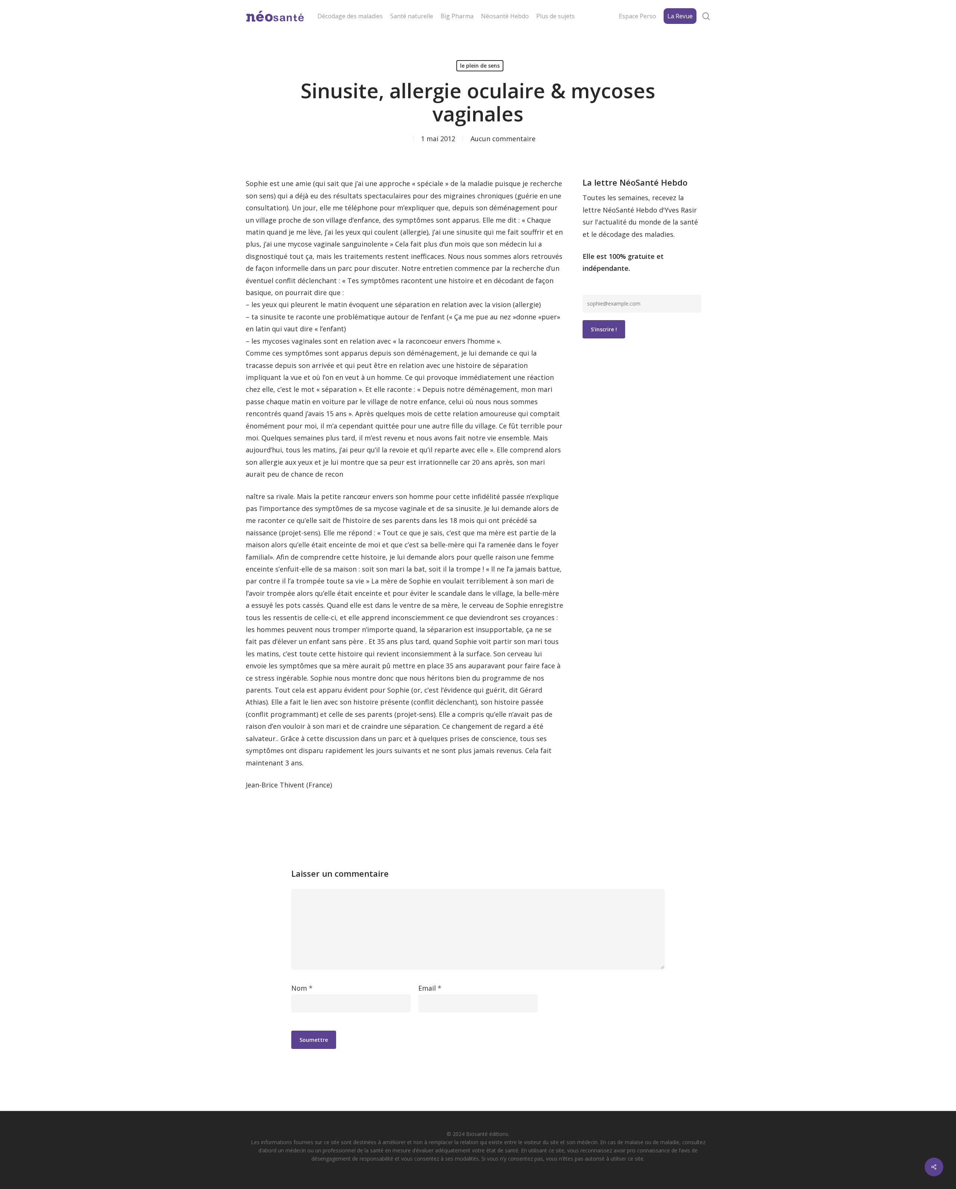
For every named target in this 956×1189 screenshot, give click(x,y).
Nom (302, 988)
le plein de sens (480, 65)
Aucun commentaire (503, 138)
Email (429, 988)
